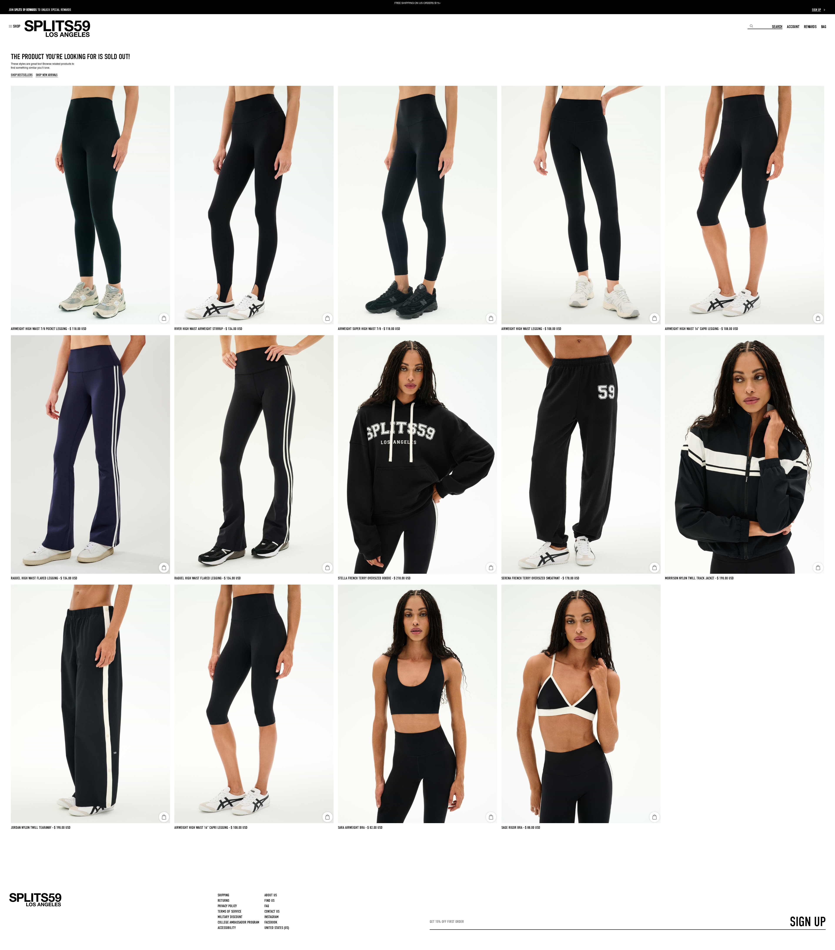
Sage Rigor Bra (512, 827)
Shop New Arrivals (47, 75)
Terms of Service (229, 911)
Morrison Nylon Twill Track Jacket (690, 578)
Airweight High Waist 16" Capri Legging (693, 329)
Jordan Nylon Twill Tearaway (32, 827)
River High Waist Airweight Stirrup (199, 329)
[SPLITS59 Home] (57, 28)
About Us (270, 895)
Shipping (223, 895)
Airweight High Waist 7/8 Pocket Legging (40, 329)
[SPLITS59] (35, 905)
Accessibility (227, 928)
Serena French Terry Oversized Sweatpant (531, 578)
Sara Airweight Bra (352, 827)
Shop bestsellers (22, 75)
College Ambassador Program (238, 922)
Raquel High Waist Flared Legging (35, 578)
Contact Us (271, 911)
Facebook (270, 922)
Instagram (271, 917)
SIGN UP (808, 921)
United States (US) (276, 928)
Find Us (269, 901)
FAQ (266, 906)
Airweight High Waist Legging (522, 329)
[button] (14, 26)
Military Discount (230, 917)
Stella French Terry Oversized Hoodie (365, 578)
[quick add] (163, 318)
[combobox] (760, 26)
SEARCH (777, 27)
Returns (223, 901)
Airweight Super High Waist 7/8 (360, 329)
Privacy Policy (227, 906)
